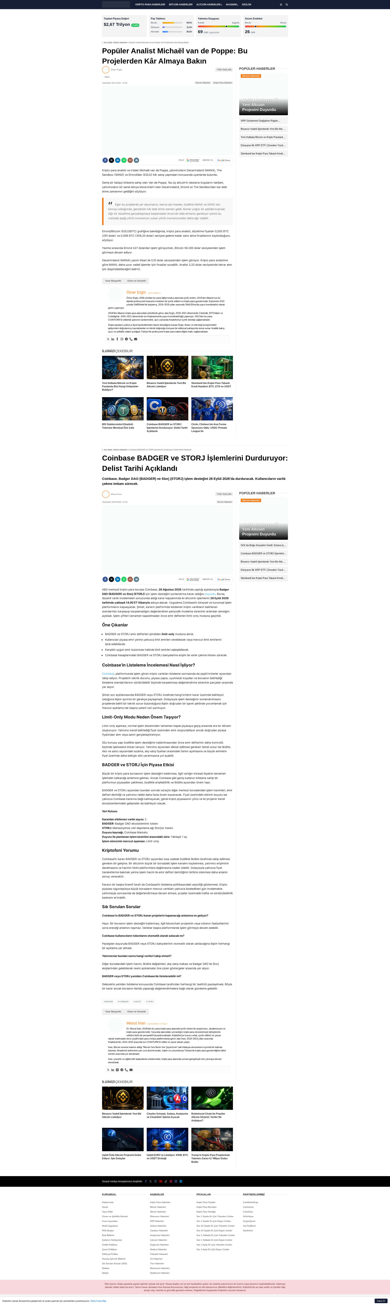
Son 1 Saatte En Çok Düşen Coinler (214, 1221)
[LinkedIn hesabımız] (176, 1181)
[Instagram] (121, 339)
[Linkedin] (112, 339)
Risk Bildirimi (108, 1235)
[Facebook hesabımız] (146, 1181)
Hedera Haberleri (158, 1249)
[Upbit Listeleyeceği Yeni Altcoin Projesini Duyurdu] (263, 114)
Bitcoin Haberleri (158, 1207)
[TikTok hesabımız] (166, 1181)
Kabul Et (381, 1301)
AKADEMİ (231, 4)
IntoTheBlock (249, 1226)
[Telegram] (126, 339)
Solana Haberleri (158, 1226)
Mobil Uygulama (110, 1226)
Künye (105, 1207)
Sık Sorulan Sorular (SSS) (114, 1263)
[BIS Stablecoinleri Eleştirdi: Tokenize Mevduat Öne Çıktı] (123, 409)
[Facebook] (117, 339)
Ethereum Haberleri (159, 1216)
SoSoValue (248, 1216)
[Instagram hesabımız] (155, 1181)
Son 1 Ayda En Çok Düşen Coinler (213, 1249)
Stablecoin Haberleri (160, 1273)
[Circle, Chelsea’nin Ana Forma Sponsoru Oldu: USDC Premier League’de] (212, 409)
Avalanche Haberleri (160, 1235)
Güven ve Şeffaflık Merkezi (115, 1216)
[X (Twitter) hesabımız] (150, 1181)
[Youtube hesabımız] (160, 1181)
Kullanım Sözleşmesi (112, 1240)
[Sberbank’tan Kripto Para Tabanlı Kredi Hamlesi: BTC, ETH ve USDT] (212, 367)
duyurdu (210, 594)
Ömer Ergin (116, 69)
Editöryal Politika (110, 1254)
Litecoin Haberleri (158, 1240)
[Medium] (117, 1070)
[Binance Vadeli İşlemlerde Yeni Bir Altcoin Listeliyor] (167, 367)
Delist (138, 1002)
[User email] (135, 339)
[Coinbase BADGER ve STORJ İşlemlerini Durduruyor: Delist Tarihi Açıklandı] (167, 409)
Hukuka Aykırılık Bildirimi (114, 1259)
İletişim (105, 1273)
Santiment (248, 1230)
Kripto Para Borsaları (207, 1207)
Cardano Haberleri (159, 1230)
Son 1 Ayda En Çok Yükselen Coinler (214, 1244)
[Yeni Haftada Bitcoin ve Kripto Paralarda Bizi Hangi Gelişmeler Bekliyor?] (123, 367)
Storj (151, 1002)
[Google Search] (193, 160)
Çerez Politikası (109, 1249)
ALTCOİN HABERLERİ (208, 4)
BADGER (109, 1002)
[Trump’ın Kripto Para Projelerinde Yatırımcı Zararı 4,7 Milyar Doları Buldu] (212, 1139)
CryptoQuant (249, 1221)
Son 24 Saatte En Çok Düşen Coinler (214, 1230)
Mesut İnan (116, 494)
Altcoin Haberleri (203, 83)
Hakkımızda (107, 1202)
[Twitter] (108, 339)
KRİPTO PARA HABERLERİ (150, 4)
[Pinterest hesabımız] (171, 1181)
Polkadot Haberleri (159, 1254)
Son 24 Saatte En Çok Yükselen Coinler (216, 1226)
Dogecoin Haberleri (159, 1244)
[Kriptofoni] (116, 7)
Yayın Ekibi (107, 1211)
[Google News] (224, 160)
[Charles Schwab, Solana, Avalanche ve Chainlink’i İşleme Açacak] (167, 1098)
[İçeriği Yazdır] (136, 160)
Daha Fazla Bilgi (98, 1301)
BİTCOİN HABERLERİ (180, 4)
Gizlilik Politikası (109, 1244)
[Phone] (131, 339)
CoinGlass (248, 1211)
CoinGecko (248, 1207)
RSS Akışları (108, 1230)
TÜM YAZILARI (224, 69)
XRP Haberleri (157, 1221)
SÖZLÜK (246, 4)
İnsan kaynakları (110, 1221)
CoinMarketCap (250, 1202)
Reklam (105, 1268)
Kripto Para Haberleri (223, 83)
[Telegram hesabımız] (180, 1181)
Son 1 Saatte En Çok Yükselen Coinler (215, 1216)
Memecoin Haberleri (160, 1268)
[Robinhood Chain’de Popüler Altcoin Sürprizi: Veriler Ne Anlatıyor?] (212, 1098)
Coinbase (108, 673)
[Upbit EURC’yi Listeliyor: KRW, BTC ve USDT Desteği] (167, 1139)
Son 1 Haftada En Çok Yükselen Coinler (216, 1235)
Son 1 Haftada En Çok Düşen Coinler (214, 1240)
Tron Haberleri (157, 1263)
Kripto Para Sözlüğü (206, 1211)
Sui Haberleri (156, 1259)
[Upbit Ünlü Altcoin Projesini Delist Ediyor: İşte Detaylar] (123, 1139)
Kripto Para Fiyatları (206, 1202)
